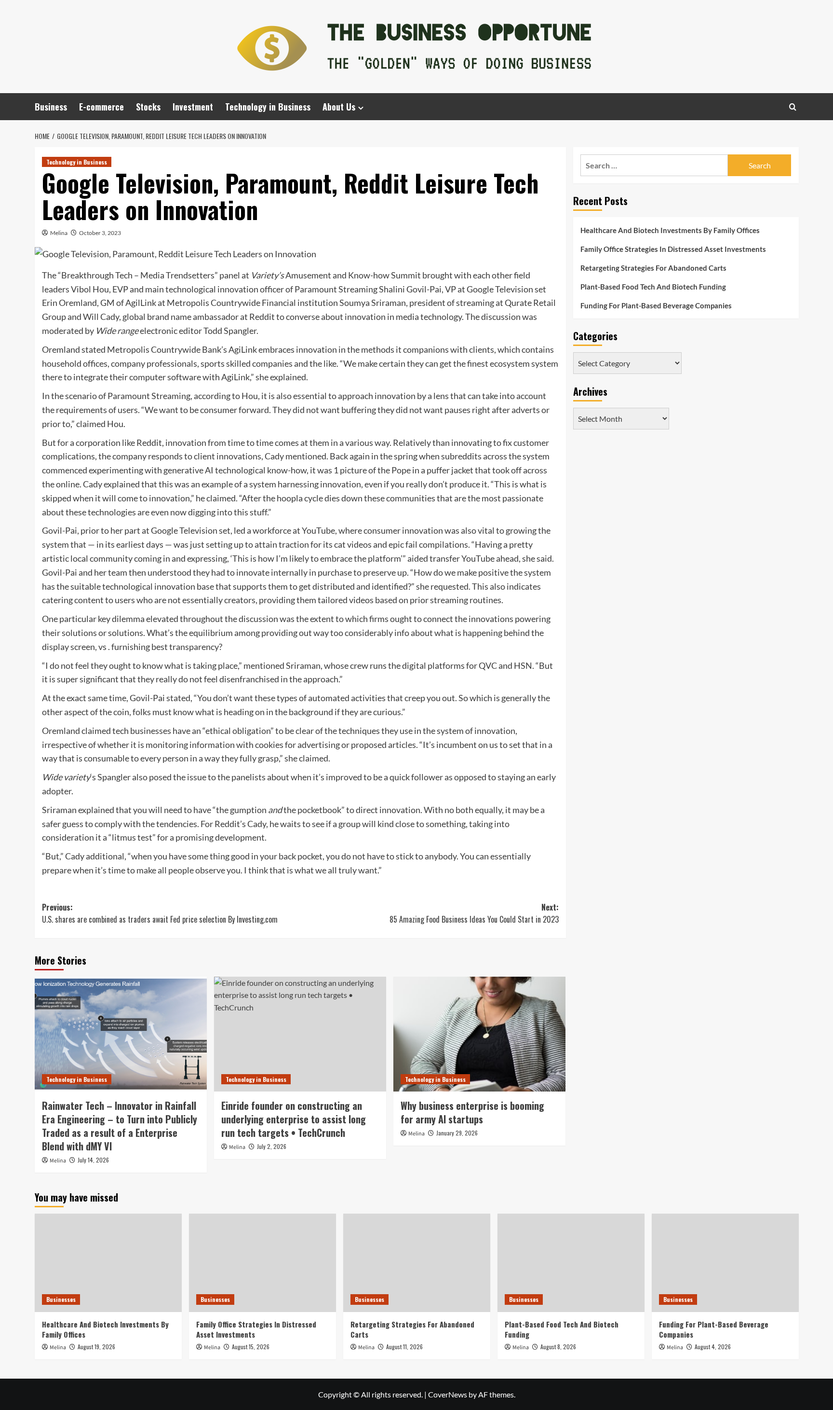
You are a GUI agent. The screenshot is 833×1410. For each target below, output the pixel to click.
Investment (193, 106)
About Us (338, 106)
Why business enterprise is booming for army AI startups (472, 1112)
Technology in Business (267, 106)
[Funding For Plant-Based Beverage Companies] (725, 1263)
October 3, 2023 (100, 232)
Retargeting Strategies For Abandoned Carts (653, 267)
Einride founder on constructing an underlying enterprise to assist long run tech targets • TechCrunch (293, 1119)
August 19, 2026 (96, 1346)
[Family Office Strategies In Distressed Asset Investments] (262, 1263)
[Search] (793, 106)
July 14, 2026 (93, 1160)
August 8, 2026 (558, 1346)
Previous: (160, 913)
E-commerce (101, 106)
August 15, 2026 (250, 1346)
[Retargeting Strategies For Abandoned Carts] (416, 1263)
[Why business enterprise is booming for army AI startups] (479, 1034)
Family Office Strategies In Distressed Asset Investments (673, 249)
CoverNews (447, 1394)
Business (51, 106)
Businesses (61, 1299)
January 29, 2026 (457, 1133)
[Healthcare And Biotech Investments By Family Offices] (108, 1263)
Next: (474, 913)
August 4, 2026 (713, 1346)
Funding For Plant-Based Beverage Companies (656, 305)
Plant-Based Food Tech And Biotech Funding (653, 286)
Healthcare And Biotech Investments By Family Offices (670, 230)
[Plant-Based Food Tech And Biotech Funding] (571, 1263)
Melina (58, 232)
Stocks (148, 106)
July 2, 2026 (271, 1146)
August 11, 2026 (404, 1346)
